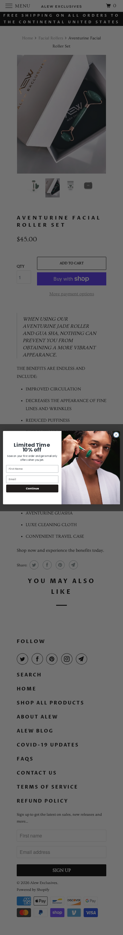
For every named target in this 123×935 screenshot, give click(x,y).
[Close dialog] (116, 434)
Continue (32, 488)
